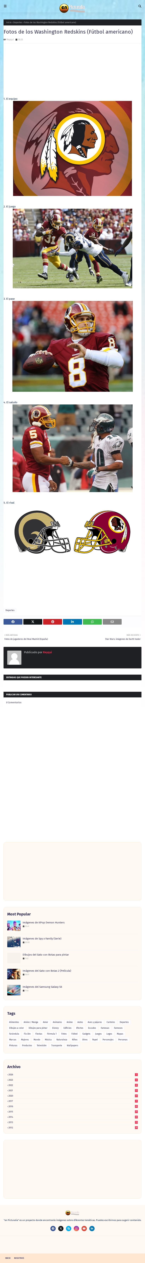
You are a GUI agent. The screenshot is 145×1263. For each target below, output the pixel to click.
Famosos (118, 1028)
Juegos (98, 1034)
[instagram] (76, 1228)
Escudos (92, 1028)
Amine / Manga (31, 1022)
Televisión (42, 1045)
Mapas (120, 1034)
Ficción (27, 1034)
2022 (72, 1085)
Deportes (17, 22)
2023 (72, 1080)
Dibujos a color (16, 1028)
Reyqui (10, 39)
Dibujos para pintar (38, 1028)
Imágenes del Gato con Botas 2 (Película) (47, 970)
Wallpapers (72, 1045)
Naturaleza (61, 1039)
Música (48, 1039)
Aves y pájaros (95, 1022)
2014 (72, 1117)
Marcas (12, 1039)
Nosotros (19, 1258)
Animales (57, 1022)
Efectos (79, 1028)
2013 (72, 1122)
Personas (122, 1039)
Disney (55, 1028)
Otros (85, 1039)
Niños (74, 1039)
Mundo (37, 1039)
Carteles (111, 1022)
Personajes (108, 1039)
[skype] (68, 1228)
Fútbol (74, 1034)
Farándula (14, 1034)
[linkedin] (92, 1228)
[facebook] (53, 1228)
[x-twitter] (60, 1228)
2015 (72, 1111)
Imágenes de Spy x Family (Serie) (42, 938)
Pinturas (13, 1045)
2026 (72, 1074)
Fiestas (38, 1034)
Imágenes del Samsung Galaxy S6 (42, 986)
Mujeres (25, 1039)
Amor (45, 1022)
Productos (27, 1045)
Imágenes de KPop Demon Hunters (44, 922)
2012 (72, 1127)
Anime (70, 1022)
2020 (72, 1095)
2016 (72, 1106)
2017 (72, 1101)
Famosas (105, 1028)
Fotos (64, 1034)
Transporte (56, 1045)
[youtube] (84, 1228)
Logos (109, 1034)
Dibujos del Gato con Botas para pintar (46, 954)
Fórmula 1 (52, 1034)
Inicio (8, 22)
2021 (72, 1090)
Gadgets (86, 1034)
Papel (95, 1039)
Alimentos (14, 1022)
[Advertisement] (72, 72)
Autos (80, 1022)
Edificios (67, 1028)
